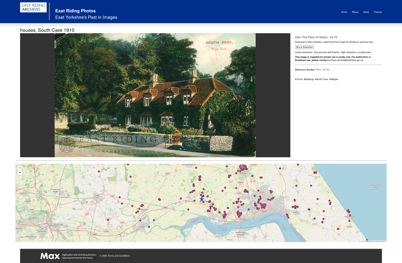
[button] (316, 173)
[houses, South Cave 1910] (155, 95)
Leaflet (362, 241)
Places (355, 11)
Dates (366, 11)
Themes (378, 11)
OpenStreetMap (375, 241)
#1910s (298, 79)
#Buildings (309, 79)
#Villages (333, 79)
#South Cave (321, 79)
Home (344, 11)
